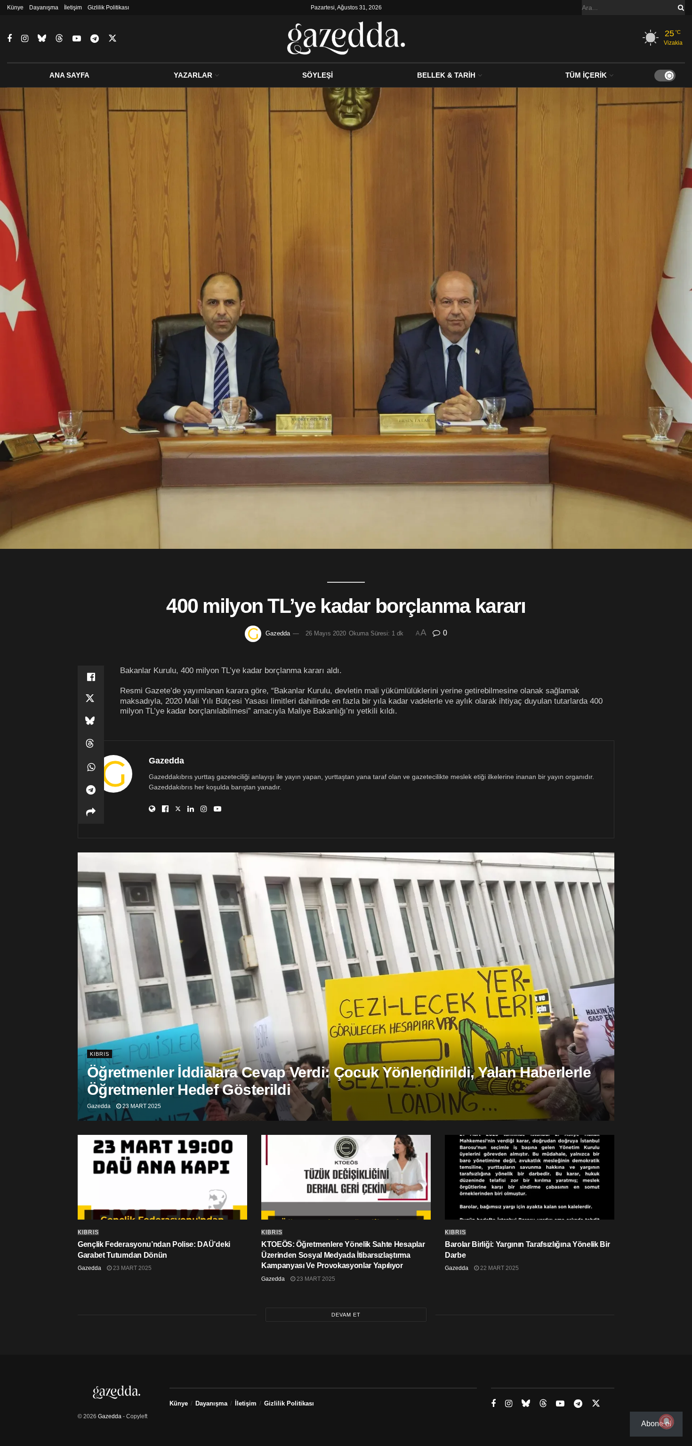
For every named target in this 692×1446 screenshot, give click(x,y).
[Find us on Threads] (59, 38)
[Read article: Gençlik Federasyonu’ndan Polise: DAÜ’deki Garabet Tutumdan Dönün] (162, 1177)
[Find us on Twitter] (112, 38)
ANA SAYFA (69, 75)
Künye (15, 7)
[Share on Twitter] (91, 699)
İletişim (73, 7)
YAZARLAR (193, 75)
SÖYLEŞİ (317, 75)
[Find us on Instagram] (24, 38)
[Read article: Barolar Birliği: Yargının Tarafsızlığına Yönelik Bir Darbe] (529, 1177)
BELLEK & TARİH (446, 75)
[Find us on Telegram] (94, 38)
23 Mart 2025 (141, 1106)
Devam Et (346, 1314)
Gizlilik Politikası (108, 7)
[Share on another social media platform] (91, 812)
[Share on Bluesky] (91, 722)
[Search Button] (679, 7)
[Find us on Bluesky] (42, 38)
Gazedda (278, 633)
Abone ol (656, 1424)
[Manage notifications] (666, 1421)
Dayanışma (43, 7)
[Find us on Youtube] (76, 38)
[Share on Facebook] (91, 677)
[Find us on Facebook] (9, 38)
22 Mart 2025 (499, 1268)
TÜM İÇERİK (586, 75)
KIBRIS (99, 1054)
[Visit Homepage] (346, 38)
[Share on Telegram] (91, 790)
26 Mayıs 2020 (326, 633)
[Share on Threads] (91, 744)
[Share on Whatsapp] (91, 767)
